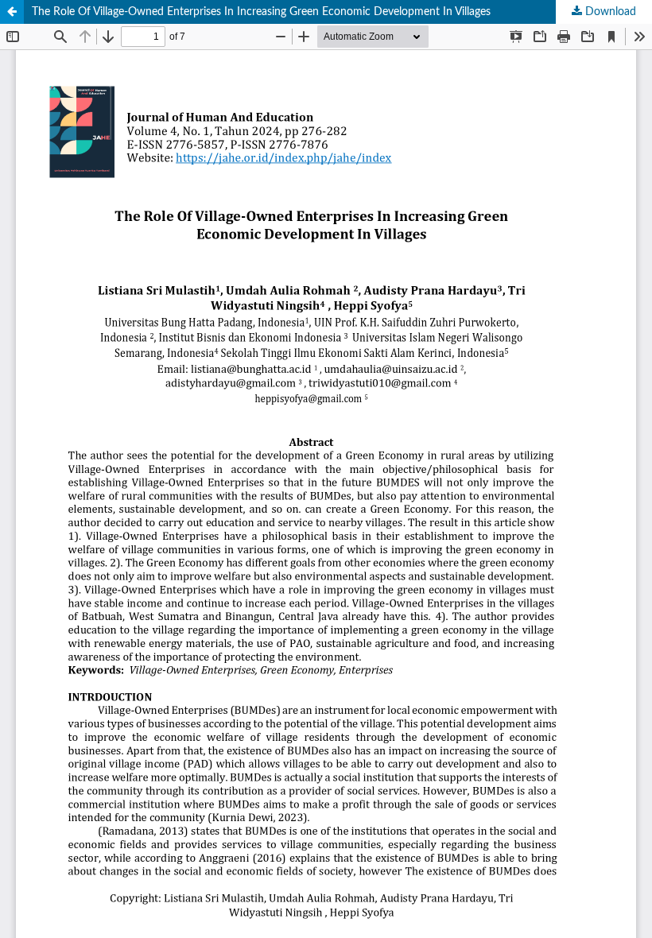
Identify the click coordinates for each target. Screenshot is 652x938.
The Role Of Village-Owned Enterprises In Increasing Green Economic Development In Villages (261, 11)
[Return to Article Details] (12, 12)
